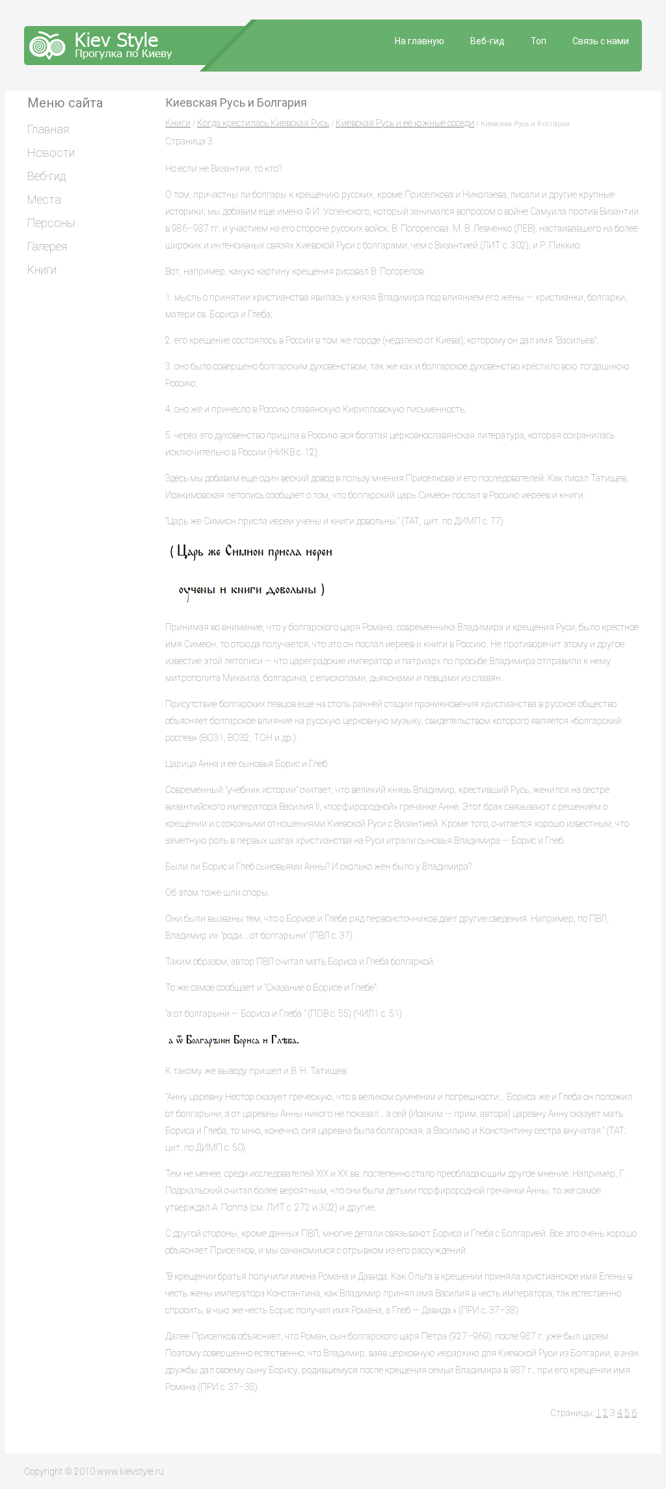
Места (44, 199)
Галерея (47, 246)
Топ (538, 41)
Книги (178, 123)
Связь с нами (600, 41)
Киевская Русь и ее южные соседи (405, 123)
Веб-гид (487, 41)
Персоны (51, 223)
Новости (51, 152)
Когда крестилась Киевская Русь (263, 123)
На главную (419, 41)
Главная (48, 129)
